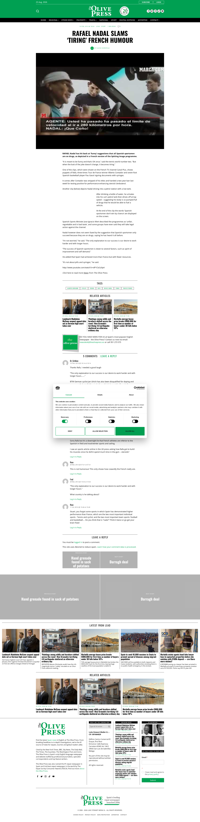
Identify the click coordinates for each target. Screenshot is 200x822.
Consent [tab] (69, 395)
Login (158, 2)
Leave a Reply (109, 356)
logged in (78, 542)
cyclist (84, 288)
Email (145, 757)
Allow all (129, 431)
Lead (98, 26)
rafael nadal (108, 288)
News (86, 273)
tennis (117, 288)
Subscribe (146, 2)
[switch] (88, 421)
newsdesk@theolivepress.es (92, 342)
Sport (103, 26)
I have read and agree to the (154, 773)
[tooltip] (148, 11)
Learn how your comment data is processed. (116, 547)
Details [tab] (100, 395)
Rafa (99, 288)
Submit (153, 780)
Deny (70, 431)
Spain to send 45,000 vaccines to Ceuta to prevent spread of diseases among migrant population (138, 656)
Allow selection (100, 431)
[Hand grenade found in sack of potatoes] (81, 559)
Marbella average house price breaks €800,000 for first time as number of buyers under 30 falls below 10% (125, 323)
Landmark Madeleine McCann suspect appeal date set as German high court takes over (74, 322)
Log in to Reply (75, 457)
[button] (109, 726)
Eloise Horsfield (103, 48)
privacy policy (153, 774)
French (92, 288)
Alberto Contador (72, 288)
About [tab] (131, 395)
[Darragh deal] (119, 559)
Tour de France (127, 288)
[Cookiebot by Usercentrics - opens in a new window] (135, 388)
